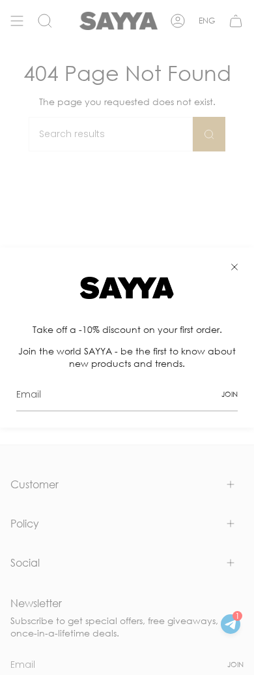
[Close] (234, 267)
